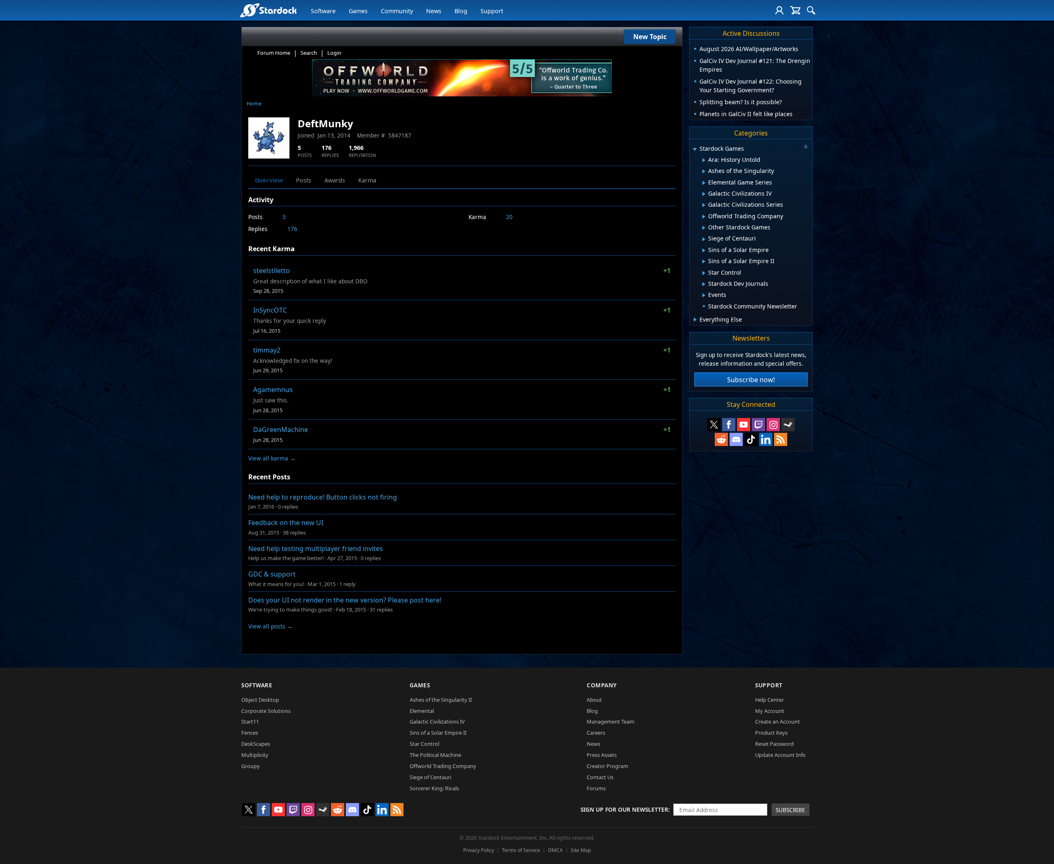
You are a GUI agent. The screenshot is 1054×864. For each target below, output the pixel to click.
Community (397, 11)
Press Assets (602, 755)
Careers (596, 732)
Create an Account (777, 721)
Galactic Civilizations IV (437, 721)
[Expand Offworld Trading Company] (703, 217)
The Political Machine (435, 755)
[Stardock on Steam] (788, 424)
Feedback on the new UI (285, 522)
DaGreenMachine (280, 429)
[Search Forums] (811, 10)
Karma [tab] (367, 180)
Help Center (769, 699)
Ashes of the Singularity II (441, 699)
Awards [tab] (334, 180)
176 (292, 229)
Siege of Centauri (430, 777)
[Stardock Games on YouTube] (743, 424)
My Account (769, 711)
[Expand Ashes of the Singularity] (703, 171)
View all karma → (272, 458)
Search (309, 52)
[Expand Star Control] (703, 273)
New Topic (650, 36)
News (433, 11)
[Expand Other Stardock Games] (703, 228)
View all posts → (270, 626)
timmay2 (266, 350)
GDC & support (272, 574)
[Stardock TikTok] (751, 439)
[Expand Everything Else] (695, 320)
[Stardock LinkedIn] (765, 439)
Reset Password (774, 743)
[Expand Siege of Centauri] (703, 239)
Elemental (422, 711)
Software (323, 11)
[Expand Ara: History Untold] (703, 160)
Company (602, 685)
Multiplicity (254, 755)
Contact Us (600, 777)
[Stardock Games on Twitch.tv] (758, 424)
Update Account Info (780, 755)
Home (254, 103)
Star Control (424, 743)
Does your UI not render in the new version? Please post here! (344, 600)
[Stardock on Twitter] (714, 424)
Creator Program (607, 766)
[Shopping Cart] (795, 10)
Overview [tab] (269, 180)
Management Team (610, 721)
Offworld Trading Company (443, 766)
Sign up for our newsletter (624, 809)
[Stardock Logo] (268, 10)
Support (491, 11)
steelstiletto (271, 270)
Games (358, 11)
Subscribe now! (751, 379)
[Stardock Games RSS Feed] (780, 439)
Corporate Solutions (266, 711)
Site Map (581, 850)
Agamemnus (273, 389)
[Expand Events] (703, 295)
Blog (461, 11)
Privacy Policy (478, 850)
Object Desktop (260, 699)
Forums (596, 788)
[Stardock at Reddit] (721, 439)
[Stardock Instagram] (773, 424)
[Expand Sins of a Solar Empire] (703, 250)
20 (509, 217)
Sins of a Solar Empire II (438, 732)
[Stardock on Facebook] (728, 424)
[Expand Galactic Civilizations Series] (703, 205)
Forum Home (273, 52)
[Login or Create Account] (779, 10)
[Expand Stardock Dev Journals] (703, 284)
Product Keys (771, 732)
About (594, 699)
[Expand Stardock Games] (695, 149)
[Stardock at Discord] (736, 439)
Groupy (250, 766)
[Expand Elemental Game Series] (703, 183)
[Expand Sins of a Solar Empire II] (703, 261)
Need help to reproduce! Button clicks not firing (322, 497)
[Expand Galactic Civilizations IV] (703, 194)
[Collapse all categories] (806, 146)
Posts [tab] (303, 180)
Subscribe (790, 810)
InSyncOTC (270, 310)
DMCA (555, 850)
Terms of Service (521, 850)
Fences (249, 732)
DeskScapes (255, 743)
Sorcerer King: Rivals (434, 788)
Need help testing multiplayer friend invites (315, 548)
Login (334, 52)
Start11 (250, 721)
